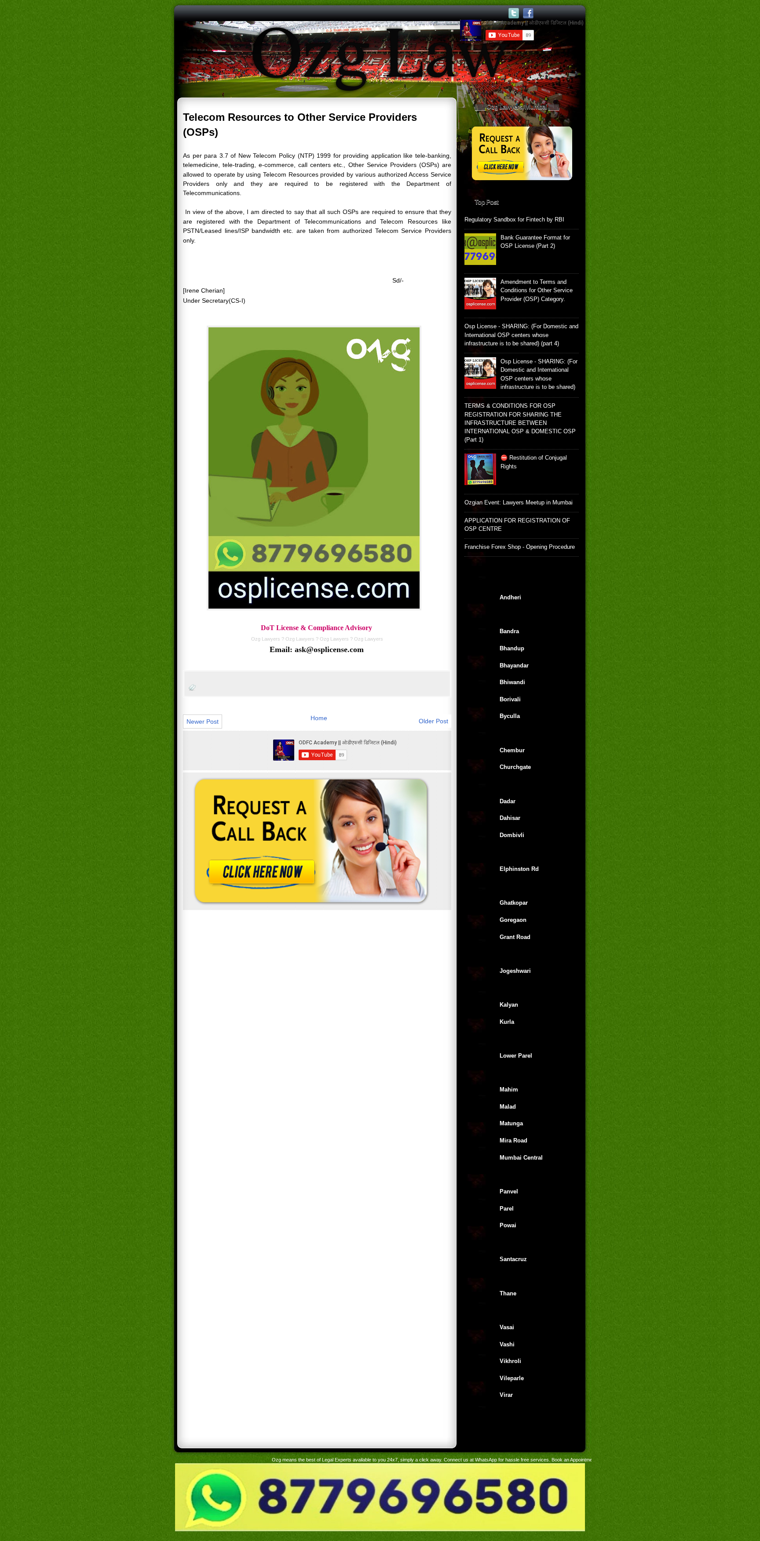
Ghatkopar (514, 902)
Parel (507, 1208)
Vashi (507, 1344)
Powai (508, 1225)
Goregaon (513, 920)
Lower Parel (516, 1055)
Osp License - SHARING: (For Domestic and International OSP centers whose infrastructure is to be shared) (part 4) (521, 335)
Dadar (507, 801)
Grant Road (515, 937)
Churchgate (515, 767)
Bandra (509, 631)
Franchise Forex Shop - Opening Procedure (519, 547)
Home (319, 718)
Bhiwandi (512, 682)
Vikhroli (510, 1361)
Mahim (509, 1089)
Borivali (510, 699)
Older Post (433, 721)
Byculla (510, 716)
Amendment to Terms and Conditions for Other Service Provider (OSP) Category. (537, 290)
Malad (508, 1106)
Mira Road (513, 1140)
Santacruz (513, 1259)
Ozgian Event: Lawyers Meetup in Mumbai (518, 502)
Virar (506, 1395)
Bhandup (512, 648)
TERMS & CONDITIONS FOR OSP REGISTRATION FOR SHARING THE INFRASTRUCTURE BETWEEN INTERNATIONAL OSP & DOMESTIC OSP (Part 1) (520, 422)
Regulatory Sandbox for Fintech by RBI (514, 219)
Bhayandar (514, 665)
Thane (508, 1293)
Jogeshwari (515, 971)
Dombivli (512, 835)
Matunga (511, 1123)
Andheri (510, 597)
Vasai (507, 1327)
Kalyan (509, 1004)
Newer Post (202, 721)
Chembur (512, 750)
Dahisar (510, 818)
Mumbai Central (521, 1157)
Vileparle (512, 1378)
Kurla (507, 1022)
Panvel (509, 1191)
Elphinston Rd (519, 869)
